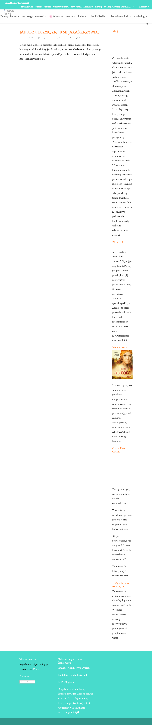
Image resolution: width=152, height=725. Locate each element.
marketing (139, 16)
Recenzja (47, 7)
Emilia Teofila (98, 16)
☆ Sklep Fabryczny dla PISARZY (118, 7)
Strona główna (27, 7)
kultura (82, 16)
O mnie (38, 7)
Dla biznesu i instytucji (92, 7)
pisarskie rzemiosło (119, 16)
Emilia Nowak (31, 38)
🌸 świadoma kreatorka (61, 16)
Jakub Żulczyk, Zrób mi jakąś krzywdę (59, 32)
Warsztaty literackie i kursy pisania (67, 7)
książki (54, 38)
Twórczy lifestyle (8, 16)
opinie (78, 38)
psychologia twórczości (32, 16)
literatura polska (66, 38)
